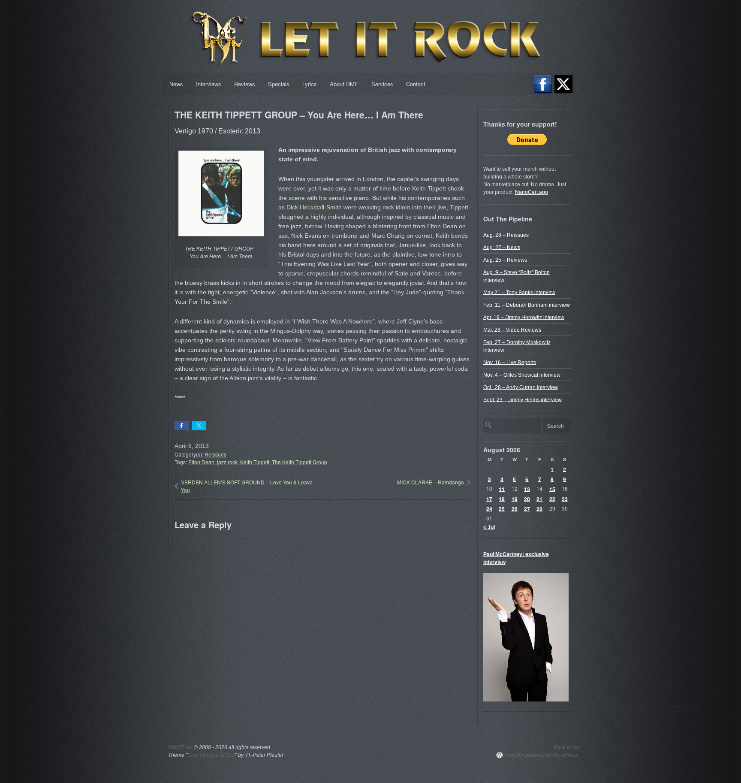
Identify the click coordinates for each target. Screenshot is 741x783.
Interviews (208, 84)
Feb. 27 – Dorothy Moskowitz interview (517, 346)
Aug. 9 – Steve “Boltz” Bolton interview (516, 276)
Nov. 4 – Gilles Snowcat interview (521, 375)
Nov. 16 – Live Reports (509, 362)
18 (502, 498)
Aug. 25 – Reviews (505, 260)
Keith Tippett (254, 462)
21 (539, 498)
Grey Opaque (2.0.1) (211, 755)
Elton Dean (201, 462)
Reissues (215, 454)
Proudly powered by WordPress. (542, 755)
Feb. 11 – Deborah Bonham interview (526, 305)
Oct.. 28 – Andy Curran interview (520, 387)
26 (515, 508)
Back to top (567, 747)
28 (539, 508)
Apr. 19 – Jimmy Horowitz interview (523, 317)
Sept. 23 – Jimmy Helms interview (522, 399)
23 (565, 498)
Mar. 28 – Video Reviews (512, 330)
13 (527, 489)
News (176, 84)
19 (515, 498)
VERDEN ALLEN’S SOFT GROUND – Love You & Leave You (247, 485)
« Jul (489, 527)
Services (382, 84)
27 (527, 508)
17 (489, 498)
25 (502, 508)
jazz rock (227, 462)
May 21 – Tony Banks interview (519, 292)
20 (527, 498)
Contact (415, 84)
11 (502, 489)
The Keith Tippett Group (299, 462)
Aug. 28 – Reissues (506, 235)
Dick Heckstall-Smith (314, 207)
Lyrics (309, 84)
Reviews (244, 84)
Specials (278, 84)
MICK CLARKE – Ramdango (430, 482)
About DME (344, 84)
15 (552, 489)
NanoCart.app (531, 192)
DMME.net (180, 747)
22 (552, 498)
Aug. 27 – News (501, 247)
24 (489, 508)
